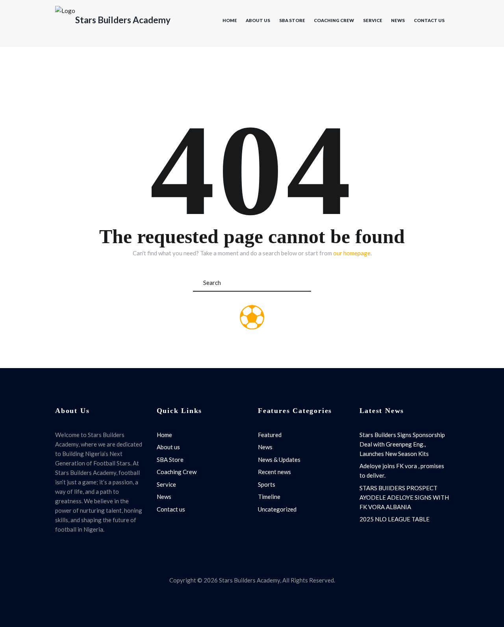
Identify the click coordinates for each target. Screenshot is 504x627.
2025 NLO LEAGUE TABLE (394, 519)
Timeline (269, 496)
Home (229, 20)
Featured (270, 434)
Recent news (274, 471)
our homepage (352, 253)
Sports (266, 484)
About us (258, 20)
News (398, 20)
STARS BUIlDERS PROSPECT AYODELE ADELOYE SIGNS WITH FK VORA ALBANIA (404, 497)
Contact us (429, 20)
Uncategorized (277, 509)
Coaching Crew (334, 20)
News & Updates (279, 459)
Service (372, 20)
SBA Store (292, 20)
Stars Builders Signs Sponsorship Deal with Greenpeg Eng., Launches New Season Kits (402, 444)
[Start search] (304, 283)
